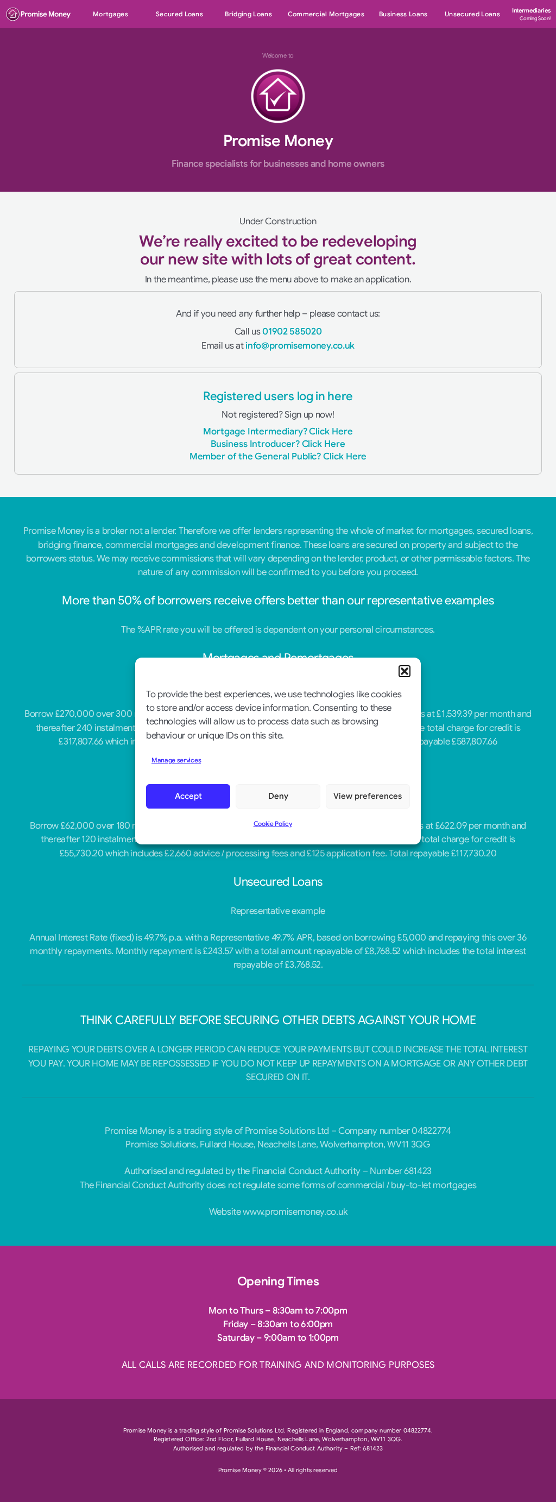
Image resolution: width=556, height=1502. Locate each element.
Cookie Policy (273, 823)
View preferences (367, 796)
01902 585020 (291, 331)
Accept (188, 796)
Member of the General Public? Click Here (278, 456)
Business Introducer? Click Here (278, 444)
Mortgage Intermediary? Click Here (277, 431)
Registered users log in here (278, 396)
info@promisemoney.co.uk (300, 345)
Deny (278, 796)
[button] (404, 671)
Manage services (176, 760)
